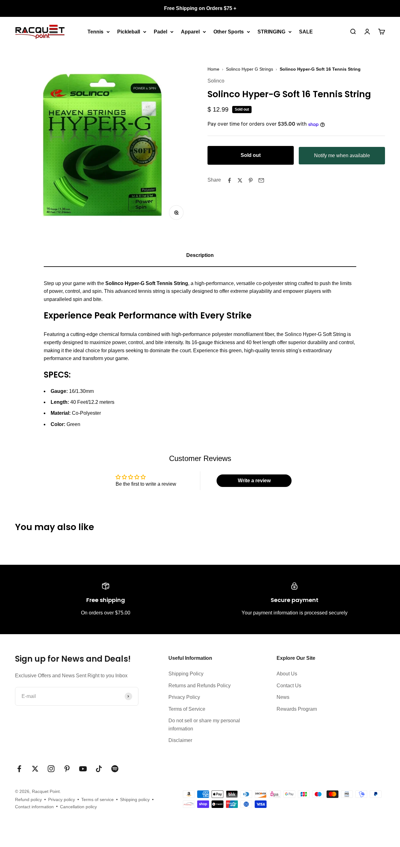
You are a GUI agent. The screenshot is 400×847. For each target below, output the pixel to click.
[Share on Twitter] (240, 180)
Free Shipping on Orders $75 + (200, 8)
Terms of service (97, 799)
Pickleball (128, 31)
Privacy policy (61, 799)
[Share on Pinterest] (250, 180)
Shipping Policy (185, 673)
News (283, 697)
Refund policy (28, 799)
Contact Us (289, 685)
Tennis (95, 31)
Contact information (34, 806)
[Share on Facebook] (229, 180)
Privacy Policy (184, 697)
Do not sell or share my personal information (204, 724)
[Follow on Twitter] (35, 768)
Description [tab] (200, 255)
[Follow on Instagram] (51, 768)
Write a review (254, 480)
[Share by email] (261, 180)
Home (213, 69)
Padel (160, 31)
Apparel (190, 31)
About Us (287, 673)
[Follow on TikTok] (99, 768)
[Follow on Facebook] (19, 768)
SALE (306, 31)
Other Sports (228, 31)
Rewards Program (297, 709)
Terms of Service (186, 709)
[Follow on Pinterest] (67, 768)
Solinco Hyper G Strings (249, 69)
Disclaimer (180, 740)
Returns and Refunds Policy (199, 685)
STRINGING (271, 31)
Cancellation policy (78, 806)
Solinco (216, 81)
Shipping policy (135, 799)
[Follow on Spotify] (115, 768)
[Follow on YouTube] (83, 768)
